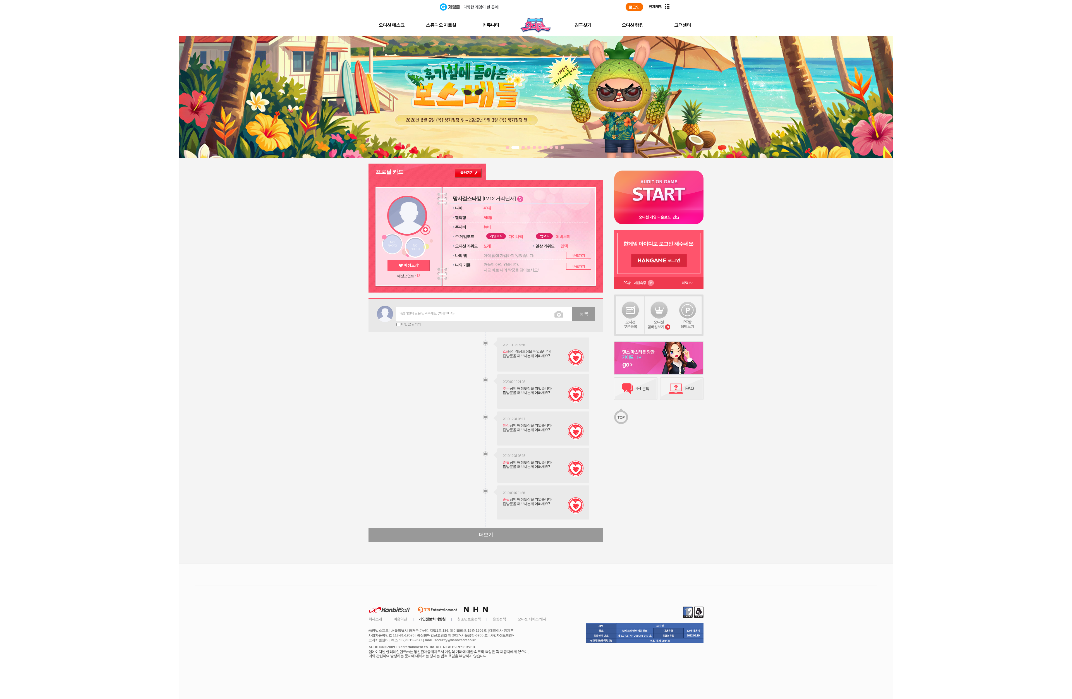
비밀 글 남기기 (411, 324)
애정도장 (408, 265)
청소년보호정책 (469, 619)
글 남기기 (466, 172)
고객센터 (682, 25)
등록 (583, 314)
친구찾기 (583, 25)
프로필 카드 (389, 172)
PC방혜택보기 (687, 324)
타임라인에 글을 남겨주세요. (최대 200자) (426, 313)
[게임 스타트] (659, 190)
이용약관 (400, 619)
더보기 (486, 534)
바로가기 (579, 255)
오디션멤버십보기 (655, 324)
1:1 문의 (635, 388)
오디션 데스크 (392, 25)
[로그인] (634, 7)
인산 (506, 425)
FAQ (682, 388)
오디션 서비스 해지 (532, 619)
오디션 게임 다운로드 (659, 217)
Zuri (505, 351)
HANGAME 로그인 (659, 260)
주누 (506, 388)
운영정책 (499, 619)
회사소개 (375, 619)
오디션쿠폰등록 (630, 324)
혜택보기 (688, 283)
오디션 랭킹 (632, 25)
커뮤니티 (490, 25)
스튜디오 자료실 (441, 25)
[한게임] (416, 7)
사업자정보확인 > (502, 635)
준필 (506, 462)
